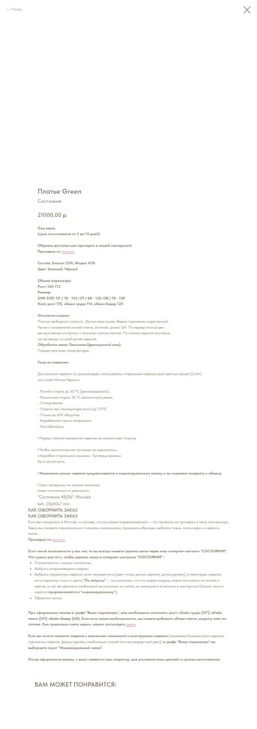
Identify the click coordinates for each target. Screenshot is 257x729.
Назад (16, 9)
